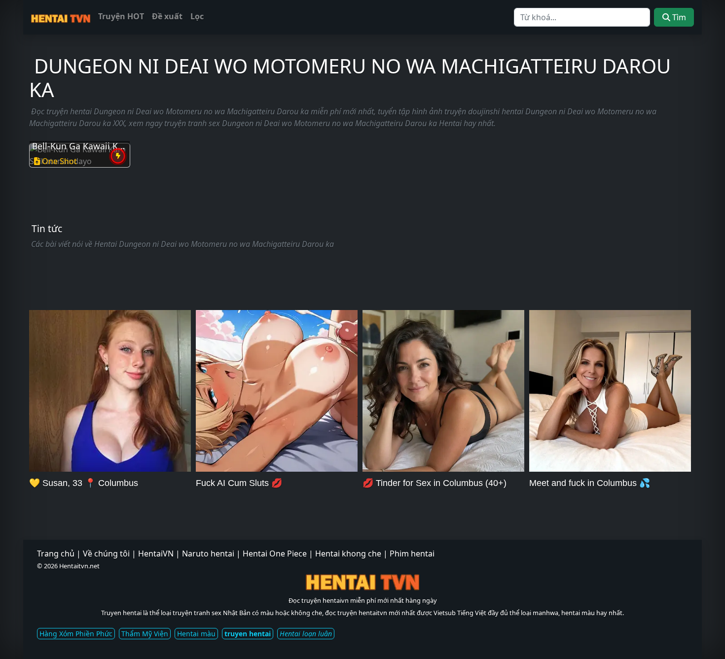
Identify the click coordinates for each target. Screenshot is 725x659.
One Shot (59, 161)
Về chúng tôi (106, 553)
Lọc (197, 16)
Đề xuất (167, 16)
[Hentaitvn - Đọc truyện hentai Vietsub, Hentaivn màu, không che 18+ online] (60, 16)
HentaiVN (156, 553)
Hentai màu (196, 633)
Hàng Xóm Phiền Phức (75, 633)
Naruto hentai (208, 553)
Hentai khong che (348, 553)
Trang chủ (55, 553)
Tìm (678, 17)
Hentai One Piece (275, 553)
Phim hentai (412, 553)
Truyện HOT (121, 16)
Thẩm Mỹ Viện (144, 633)
